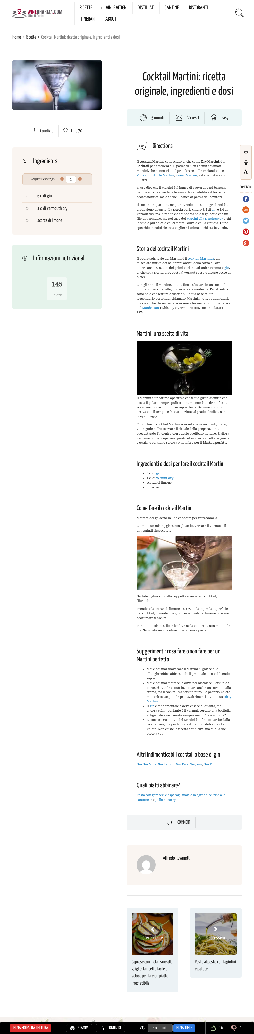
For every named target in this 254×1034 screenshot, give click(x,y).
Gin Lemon (166, 764)
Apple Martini (163, 175)
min (164, 1028)
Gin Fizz (182, 764)
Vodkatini (144, 175)
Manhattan (150, 308)
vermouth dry (57, 208)
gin (49, 196)
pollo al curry (165, 800)
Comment (183, 822)
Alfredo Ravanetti (176, 858)
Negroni (196, 764)
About (111, 19)
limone (57, 220)
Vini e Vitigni (116, 7)
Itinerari (87, 19)
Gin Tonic (211, 764)
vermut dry (164, 478)
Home (16, 37)
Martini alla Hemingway (205, 218)
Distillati (146, 7)
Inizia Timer (184, 1028)
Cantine (172, 7)
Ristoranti (198, 7)
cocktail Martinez (201, 258)
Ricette (86, 7)
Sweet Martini (186, 175)
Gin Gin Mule (146, 764)
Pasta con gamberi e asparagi (159, 795)
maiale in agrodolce (197, 795)
